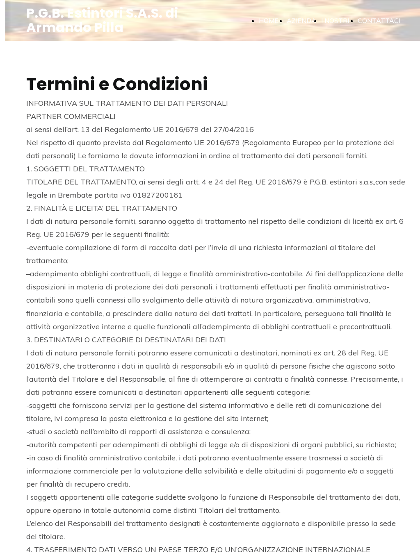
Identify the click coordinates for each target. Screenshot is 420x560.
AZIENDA (301, 20)
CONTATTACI (379, 20)
